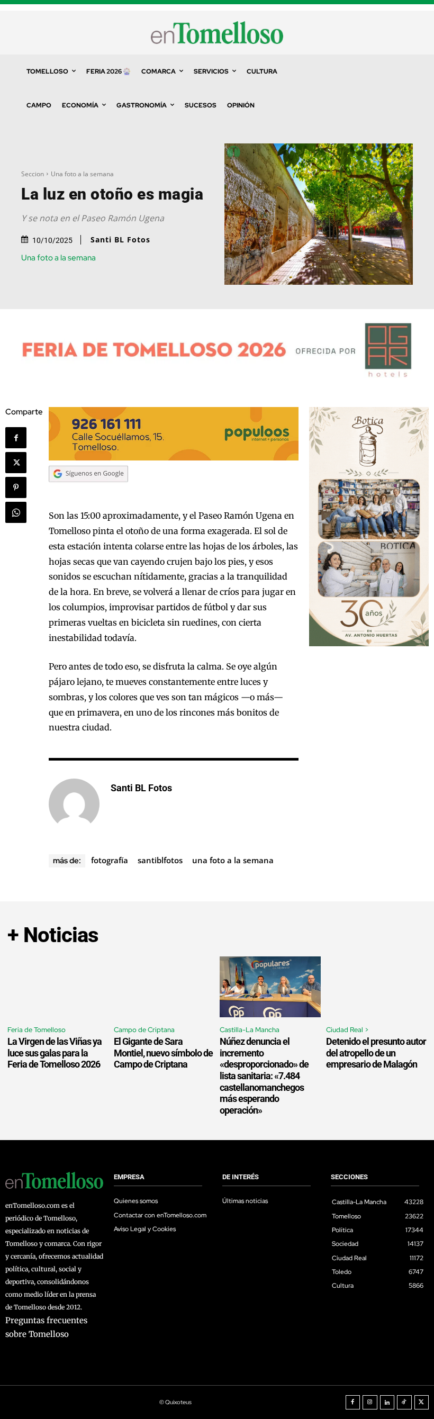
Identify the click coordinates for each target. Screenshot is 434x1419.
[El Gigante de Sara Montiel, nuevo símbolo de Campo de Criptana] (164, 986)
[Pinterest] (15, 487)
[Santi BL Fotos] (74, 804)
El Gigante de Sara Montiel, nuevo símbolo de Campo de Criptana (163, 1053)
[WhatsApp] (15, 512)
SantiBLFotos (160, 860)
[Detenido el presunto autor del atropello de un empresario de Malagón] (376, 986)
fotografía (109, 860)
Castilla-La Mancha (249, 1029)
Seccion (32, 173)
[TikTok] (404, 1402)
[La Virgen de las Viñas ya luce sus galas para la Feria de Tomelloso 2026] (57, 986)
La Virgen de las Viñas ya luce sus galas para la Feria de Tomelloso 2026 (54, 1053)
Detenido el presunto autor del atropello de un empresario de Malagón (376, 1053)
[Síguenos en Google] (88, 492)
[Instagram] (370, 1402)
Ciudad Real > (347, 1029)
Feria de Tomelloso (36, 1029)
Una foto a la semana (82, 173)
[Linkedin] (387, 1402)
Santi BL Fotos (120, 240)
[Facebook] (15, 437)
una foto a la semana (233, 860)
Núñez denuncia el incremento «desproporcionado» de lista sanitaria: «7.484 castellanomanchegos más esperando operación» (264, 1076)
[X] (15, 462)
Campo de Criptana (144, 1029)
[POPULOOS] (174, 457)
